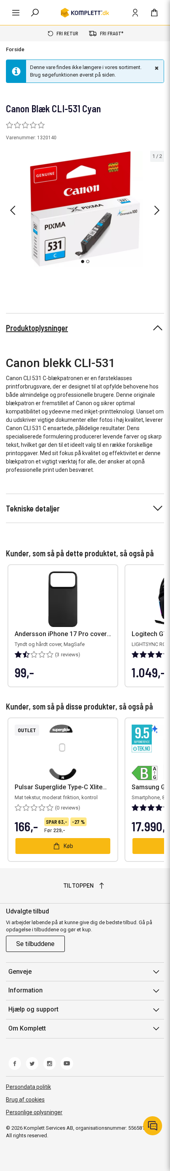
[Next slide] (157, 210)
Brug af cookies (25, 1099)
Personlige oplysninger (34, 1112)
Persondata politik (28, 1087)
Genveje (20, 971)
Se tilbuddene (35, 944)
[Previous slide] (13, 210)
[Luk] (156, 68)
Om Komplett (27, 1028)
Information (25, 990)
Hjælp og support (33, 1009)
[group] (85, 209)
